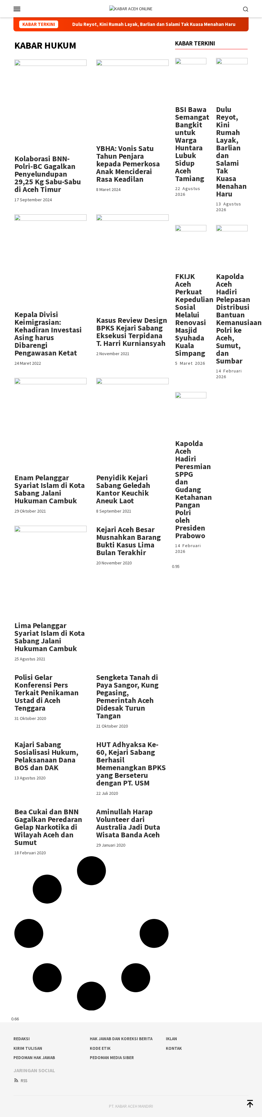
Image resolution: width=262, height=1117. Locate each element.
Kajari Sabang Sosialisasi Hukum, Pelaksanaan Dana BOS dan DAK (46, 755)
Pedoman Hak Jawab (34, 1057)
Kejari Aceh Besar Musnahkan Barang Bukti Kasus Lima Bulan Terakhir (128, 540)
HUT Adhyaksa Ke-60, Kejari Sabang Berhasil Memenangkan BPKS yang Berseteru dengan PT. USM (131, 763)
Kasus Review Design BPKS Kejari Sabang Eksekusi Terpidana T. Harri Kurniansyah (131, 331)
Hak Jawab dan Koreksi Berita (121, 1038)
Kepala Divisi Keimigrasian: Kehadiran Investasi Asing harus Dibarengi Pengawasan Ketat (48, 333)
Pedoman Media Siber (112, 1057)
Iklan (171, 1038)
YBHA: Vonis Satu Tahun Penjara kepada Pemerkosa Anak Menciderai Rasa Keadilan (128, 163)
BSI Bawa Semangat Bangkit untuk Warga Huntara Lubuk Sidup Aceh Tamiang (192, 143)
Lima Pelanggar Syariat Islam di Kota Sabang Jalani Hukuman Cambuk (49, 636)
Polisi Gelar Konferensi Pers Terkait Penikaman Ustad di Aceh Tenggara (46, 692)
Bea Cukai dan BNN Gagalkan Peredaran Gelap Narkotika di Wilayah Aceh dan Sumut (48, 827)
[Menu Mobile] (24, 8)
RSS (24, 1080)
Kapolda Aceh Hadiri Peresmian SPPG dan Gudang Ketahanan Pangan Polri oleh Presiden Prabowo (193, 489)
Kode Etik (100, 1048)
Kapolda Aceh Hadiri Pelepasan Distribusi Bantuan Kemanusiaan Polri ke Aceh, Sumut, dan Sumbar (239, 318)
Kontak (174, 1048)
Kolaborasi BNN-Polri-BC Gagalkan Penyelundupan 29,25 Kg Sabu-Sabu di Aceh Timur (47, 174)
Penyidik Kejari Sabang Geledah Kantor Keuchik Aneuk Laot (123, 489)
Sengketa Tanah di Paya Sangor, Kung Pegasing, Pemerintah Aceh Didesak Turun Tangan (127, 696)
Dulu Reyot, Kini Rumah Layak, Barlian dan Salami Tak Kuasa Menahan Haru (138, 24)
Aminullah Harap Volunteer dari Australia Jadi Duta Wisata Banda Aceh (128, 823)
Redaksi (21, 1038)
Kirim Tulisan (27, 1048)
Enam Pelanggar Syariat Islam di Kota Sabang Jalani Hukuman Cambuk (49, 489)
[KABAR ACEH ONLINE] (130, 8)
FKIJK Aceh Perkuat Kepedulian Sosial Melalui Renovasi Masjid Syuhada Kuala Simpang (194, 314)
